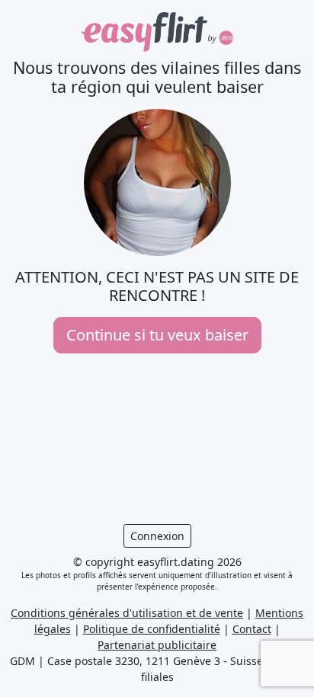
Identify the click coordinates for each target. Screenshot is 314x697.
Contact (251, 629)
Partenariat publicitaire (157, 645)
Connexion (157, 536)
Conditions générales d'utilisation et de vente (127, 613)
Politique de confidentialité (151, 629)
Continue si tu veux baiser (157, 335)
